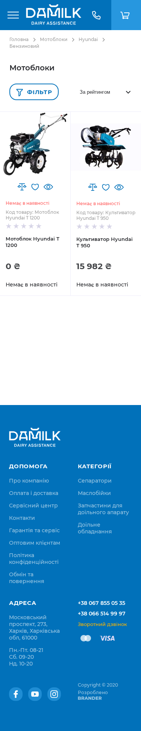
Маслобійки (94, 493)
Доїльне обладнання (95, 528)
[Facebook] (16, 694)
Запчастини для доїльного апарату (103, 509)
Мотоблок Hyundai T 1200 (32, 242)
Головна (19, 39)
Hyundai (88, 39)
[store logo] (53, 15)
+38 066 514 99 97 (102, 613)
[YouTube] (35, 694)
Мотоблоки (53, 39)
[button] (22, 187)
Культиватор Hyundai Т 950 (104, 242)
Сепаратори (95, 480)
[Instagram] (54, 694)
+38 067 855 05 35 (101, 603)
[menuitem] (29, 480)
